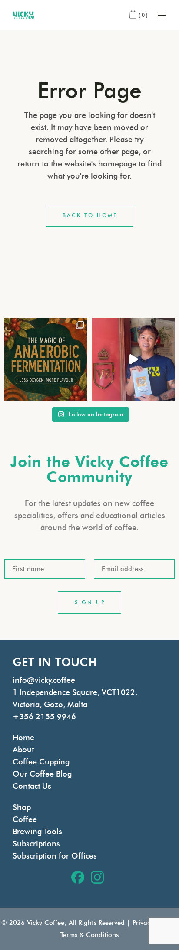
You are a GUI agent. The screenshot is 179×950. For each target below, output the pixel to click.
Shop (22, 807)
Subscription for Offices (55, 856)
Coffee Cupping (41, 762)
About (23, 749)
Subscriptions (36, 844)
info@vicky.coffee (44, 680)
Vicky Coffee (45, 923)
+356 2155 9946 (44, 716)
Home (23, 737)
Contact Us (32, 786)
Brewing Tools (37, 831)
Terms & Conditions (89, 935)
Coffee (25, 819)
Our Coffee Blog (42, 774)
